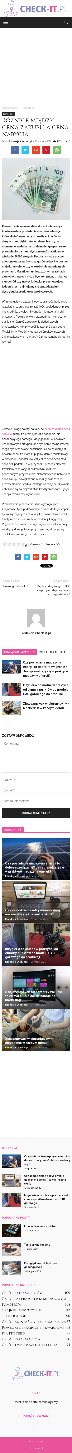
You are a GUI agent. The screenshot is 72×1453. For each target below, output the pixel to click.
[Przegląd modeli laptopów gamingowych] (11, 1268)
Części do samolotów (22, 1293)
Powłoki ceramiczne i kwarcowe (33, 1327)
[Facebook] (36, 1427)
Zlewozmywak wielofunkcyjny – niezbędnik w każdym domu (29, 1041)
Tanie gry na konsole (37, 1244)
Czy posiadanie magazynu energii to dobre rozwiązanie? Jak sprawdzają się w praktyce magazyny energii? (34, 867)
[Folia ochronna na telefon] (11, 1230)
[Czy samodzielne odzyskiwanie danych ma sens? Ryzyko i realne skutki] (36, 902)
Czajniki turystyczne (22, 1310)
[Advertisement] (36, 66)
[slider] (13, 544)
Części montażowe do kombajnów (34, 1321)
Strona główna (9, 107)
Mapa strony (36, 1441)
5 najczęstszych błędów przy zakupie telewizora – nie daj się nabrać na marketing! (33, 996)
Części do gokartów (21, 1339)
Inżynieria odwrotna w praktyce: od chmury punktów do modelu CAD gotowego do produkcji (46, 689)
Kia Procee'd (13, 1333)
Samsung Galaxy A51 (15, 586)
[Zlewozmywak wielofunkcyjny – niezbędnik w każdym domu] (11, 708)
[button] (66, 22)
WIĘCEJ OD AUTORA (52, 652)
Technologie (8, 114)
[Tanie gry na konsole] (11, 1249)
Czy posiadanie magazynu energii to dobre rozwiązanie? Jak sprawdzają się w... (47, 1160)
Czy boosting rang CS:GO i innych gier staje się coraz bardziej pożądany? (53, 590)
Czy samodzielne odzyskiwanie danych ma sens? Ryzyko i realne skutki (34, 912)
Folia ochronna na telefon (40, 1226)
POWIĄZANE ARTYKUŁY (19, 652)
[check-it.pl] (36, 8)
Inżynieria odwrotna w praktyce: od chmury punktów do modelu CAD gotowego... (46, 1199)
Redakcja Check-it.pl (20, 141)
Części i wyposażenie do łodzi (30, 1345)
